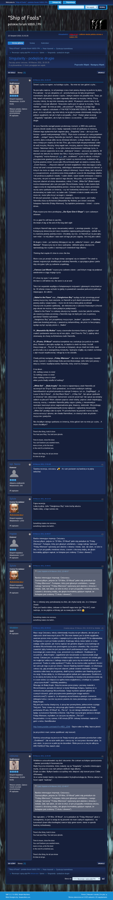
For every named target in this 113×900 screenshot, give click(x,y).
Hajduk (13, 533)
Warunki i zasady (93, 894)
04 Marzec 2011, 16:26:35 (42, 80)
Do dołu (11, 73)
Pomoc (83, 894)
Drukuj (101, 73)
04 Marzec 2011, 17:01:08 (42, 464)
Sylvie (42, 53)
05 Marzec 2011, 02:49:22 (42, 628)
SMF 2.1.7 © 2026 (12, 894)
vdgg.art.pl (73, 34)
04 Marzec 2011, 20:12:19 (42, 499)
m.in (60, 156)
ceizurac (14, 80)
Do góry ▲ (103, 894)
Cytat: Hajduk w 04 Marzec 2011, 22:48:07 (53, 571)
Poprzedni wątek (82, 65)
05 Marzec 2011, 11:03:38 (42, 756)
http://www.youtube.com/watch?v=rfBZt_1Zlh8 (51, 727)
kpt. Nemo (15, 464)
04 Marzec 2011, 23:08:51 (42, 566)
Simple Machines (24, 894)
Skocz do (68, 879)
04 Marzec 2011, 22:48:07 (42, 534)
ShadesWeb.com (24, 897)
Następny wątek (97, 65)
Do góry (11, 863)
